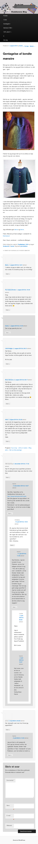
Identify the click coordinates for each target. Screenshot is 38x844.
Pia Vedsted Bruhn (10, 290)
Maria (6, 265)
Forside (5, 15)
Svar (8, 274)
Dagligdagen (21, 244)
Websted (9, 825)
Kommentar (10, 780)
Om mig (5, 40)
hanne (21, 46)
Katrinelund (6, 236)
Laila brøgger (9, 348)
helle (6, 419)
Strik (27, 244)
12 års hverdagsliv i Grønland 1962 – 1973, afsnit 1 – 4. (8, 28)
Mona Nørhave (9, 380)
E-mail (10, 815)
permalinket (24, 246)
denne (16, 229)
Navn (10, 805)
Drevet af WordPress (19, 840)
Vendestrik (6, 246)
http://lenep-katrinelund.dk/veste (16, 496)
